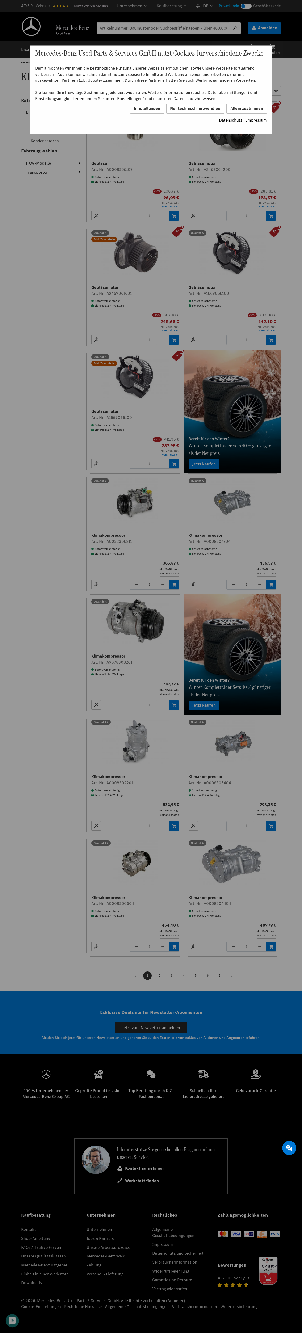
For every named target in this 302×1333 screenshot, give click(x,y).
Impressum (256, 120)
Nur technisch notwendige (195, 108)
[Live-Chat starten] (289, 1148)
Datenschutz (230, 120)
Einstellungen (147, 108)
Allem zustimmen (246, 108)
